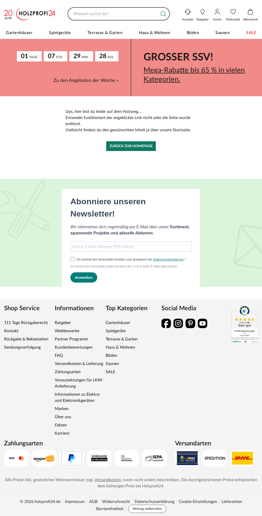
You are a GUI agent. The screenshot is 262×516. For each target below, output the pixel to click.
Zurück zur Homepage (131, 146)
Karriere (62, 433)
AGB (93, 502)
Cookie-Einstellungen (198, 502)
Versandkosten (107, 480)
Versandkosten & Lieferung (79, 364)
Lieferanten (232, 502)
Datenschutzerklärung (154, 502)
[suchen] (163, 14)
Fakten (61, 425)
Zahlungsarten (68, 372)
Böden (193, 33)
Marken (62, 409)
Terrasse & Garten (105, 33)
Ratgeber (63, 323)
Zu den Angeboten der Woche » (85, 80)
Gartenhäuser (19, 33)
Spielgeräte (60, 33)
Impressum (74, 502)
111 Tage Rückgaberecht (26, 323)
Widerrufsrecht (116, 502)
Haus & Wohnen (154, 33)
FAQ (59, 355)
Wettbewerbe (67, 331)
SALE (251, 33)
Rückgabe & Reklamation (26, 339)
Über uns (63, 417)
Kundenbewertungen (74, 347)
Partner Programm (71, 339)
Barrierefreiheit (110, 509)
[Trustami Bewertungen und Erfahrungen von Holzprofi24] (244, 324)
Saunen (222, 33)
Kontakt (11, 331)
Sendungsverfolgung (22, 347)
